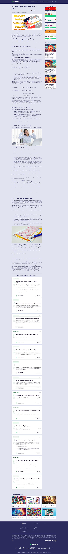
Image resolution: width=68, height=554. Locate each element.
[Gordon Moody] (32, 548)
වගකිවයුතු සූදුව (35, 528)
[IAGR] (16, 548)
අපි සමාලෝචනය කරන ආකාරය (24, 528)
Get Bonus (50, 27)
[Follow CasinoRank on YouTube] (52, 540)
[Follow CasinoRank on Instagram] (48, 540)
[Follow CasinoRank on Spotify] (54, 540)
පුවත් (55, 1)
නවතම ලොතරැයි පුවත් (45, 525)
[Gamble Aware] (43, 548)
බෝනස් (35, 525)
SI (12, 540)
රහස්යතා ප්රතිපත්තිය (35, 530)
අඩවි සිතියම (24, 531)
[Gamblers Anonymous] (20, 548)
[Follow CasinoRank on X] (50, 540)
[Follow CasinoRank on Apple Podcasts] (55, 540)
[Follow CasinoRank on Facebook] (46, 540)
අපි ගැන (24, 525)
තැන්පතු (37, 1)
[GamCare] (26, 548)
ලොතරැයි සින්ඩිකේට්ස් (45, 1)
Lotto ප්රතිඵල (33, 1)
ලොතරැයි (29, 1)
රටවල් (40, 1)
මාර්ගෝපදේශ (51, 1)
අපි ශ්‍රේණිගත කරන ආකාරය (24, 530)
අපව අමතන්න (24, 527)
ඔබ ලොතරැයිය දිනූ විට (20, 40)
